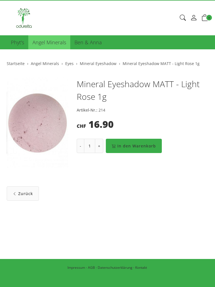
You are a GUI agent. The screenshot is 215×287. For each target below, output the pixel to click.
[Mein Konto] (193, 18)
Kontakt (141, 267)
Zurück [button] (25, 193)
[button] (183, 18)
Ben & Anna (88, 42)
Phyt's (17, 42)
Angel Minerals (49, 42)
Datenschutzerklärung (115, 267)
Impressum (76, 267)
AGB (91, 267)
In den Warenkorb (136, 146)
